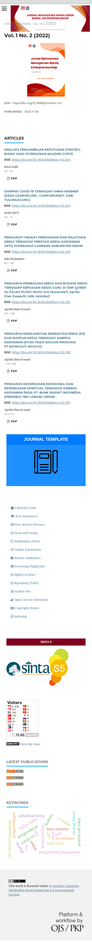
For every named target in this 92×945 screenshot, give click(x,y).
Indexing (20, 616)
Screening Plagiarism (30, 566)
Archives (23, 23)
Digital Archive (25, 575)
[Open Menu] (4, 8)
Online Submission (28, 550)
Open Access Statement (31, 600)
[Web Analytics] (12, 744)
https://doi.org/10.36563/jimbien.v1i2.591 (41, 402)
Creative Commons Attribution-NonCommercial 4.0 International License (44, 890)
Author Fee (23, 591)
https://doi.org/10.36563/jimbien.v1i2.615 (41, 206)
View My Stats (30, 744)
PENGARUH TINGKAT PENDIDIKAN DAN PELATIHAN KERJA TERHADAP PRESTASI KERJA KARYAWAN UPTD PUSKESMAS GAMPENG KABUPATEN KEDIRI (45, 241)
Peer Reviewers (26, 516)
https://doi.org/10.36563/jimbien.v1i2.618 (41, 252)
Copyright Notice (27, 608)
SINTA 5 (46, 642)
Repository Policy (26, 583)
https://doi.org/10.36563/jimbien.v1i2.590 (41, 352)
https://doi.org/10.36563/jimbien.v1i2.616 (41, 160)
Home (8, 23)
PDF (13, 178)
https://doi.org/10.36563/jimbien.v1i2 (37, 103)
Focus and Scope (26, 533)
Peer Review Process (30, 524)
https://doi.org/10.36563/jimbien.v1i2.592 (41, 302)
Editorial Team (25, 508)
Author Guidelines (27, 558)
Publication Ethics (27, 541)
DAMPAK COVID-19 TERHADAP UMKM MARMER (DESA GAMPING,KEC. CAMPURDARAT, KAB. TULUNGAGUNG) (41, 195)
